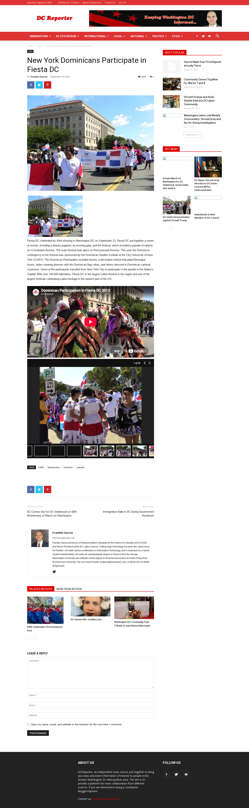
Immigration (39, 36)
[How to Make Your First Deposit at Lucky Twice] (172, 66)
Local (118, 36)
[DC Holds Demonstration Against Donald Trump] (176, 205)
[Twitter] (203, 36)
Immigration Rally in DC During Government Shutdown (128, 513)
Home (30, 46)
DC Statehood (66, 36)
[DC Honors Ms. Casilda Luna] (90, 606)
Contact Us (110, 2)
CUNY (41, 467)
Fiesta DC (68, 467)
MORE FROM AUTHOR (69, 589)
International (95, 36)
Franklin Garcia (38, 76)
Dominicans (54, 467)
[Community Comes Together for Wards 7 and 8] (172, 84)
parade (80, 467)
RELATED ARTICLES (40, 589)
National (137, 36)
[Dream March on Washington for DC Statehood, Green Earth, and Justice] (176, 166)
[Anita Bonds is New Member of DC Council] (208, 204)
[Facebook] (197, 36)
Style (176, 36)
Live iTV (122, 2)
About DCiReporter (92, 2)
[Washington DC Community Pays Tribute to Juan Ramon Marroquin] (134, 608)
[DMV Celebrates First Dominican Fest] (47, 610)
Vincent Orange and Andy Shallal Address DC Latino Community (199, 101)
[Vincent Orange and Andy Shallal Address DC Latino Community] (171, 101)
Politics (158, 36)
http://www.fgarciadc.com (63, 538)
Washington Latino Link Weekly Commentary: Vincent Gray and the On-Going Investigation (202, 119)
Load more (191, 134)
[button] (217, 36)
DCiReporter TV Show (68, 2)
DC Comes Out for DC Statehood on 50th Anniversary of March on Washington (52, 513)
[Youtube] (209, 36)
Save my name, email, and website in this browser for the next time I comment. (76, 724)
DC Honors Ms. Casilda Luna (86, 619)
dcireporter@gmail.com (106, 799)
